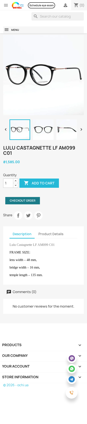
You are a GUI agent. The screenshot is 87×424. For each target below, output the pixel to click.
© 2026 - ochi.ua (16, 385)
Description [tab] (22, 234)
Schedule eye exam (41, 5)
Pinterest (38, 215)
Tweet (28, 215)
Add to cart (39, 182)
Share (18, 215)
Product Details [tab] (50, 234)
